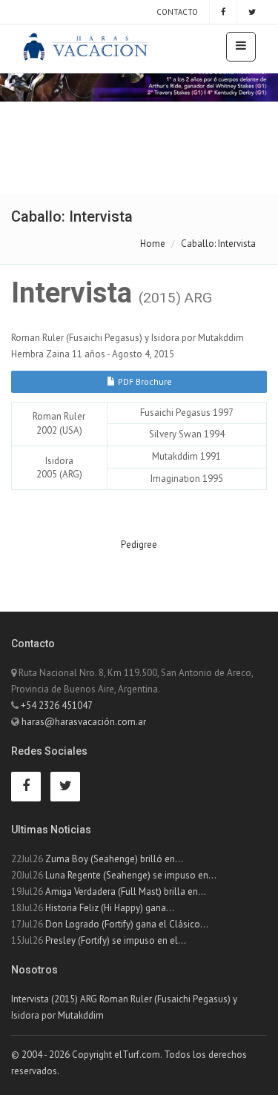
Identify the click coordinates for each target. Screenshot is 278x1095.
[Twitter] (252, 12)
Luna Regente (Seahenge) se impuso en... (130, 875)
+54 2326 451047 (57, 705)
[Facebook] (223, 12)
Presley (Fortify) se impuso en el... (115, 940)
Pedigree (139, 544)
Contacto (176, 12)
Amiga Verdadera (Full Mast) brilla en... (125, 891)
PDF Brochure (144, 381)
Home (152, 243)
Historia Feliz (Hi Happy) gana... (109, 908)
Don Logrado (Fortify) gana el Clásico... (126, 924)
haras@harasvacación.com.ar (83, 721)
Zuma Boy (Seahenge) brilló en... (114, 859)
